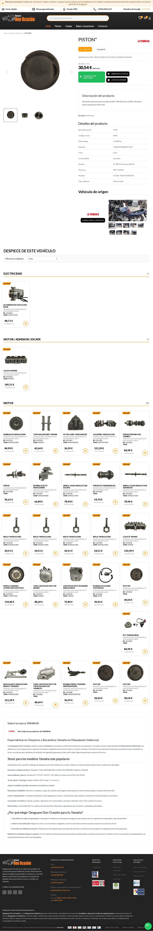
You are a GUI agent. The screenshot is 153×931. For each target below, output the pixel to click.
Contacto (102, 26)
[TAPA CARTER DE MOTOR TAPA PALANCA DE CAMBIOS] (45, 673)
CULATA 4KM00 (10, 371)
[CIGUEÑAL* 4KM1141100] (105, 423)
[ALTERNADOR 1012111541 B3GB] (16, 294)
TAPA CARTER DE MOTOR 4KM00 (44, 587)
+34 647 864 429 (57, 875)
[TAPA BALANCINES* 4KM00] (45, 423)
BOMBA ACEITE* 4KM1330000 (40, 487)
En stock (81, 115)
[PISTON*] (135, 575)
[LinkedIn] (20, 892)
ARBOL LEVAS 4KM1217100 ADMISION (135, 487)
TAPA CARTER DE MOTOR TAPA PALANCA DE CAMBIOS (44, 686)
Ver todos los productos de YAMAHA (34, 731)
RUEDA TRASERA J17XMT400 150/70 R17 (13, 587)
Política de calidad (119, 875)
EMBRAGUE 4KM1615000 (14, 434)
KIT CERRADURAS (131, 635)
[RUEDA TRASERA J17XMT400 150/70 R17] (16, 575)
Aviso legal (116, 879)
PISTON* (127, 586)
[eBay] (10, 892)
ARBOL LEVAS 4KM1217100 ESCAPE (75, 487)
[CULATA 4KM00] (16, 359)
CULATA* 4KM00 (130, 537)
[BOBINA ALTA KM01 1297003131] (105, 575)
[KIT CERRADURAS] (135, 624)
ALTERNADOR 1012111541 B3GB (15, 306)
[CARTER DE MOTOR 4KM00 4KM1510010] (75, 575)
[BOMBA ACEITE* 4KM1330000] (45, 474)
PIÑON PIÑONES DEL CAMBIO (132, 435)
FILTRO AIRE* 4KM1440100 (75, 434)
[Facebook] (4, 892)
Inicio (48, 26)
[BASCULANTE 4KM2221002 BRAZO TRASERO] (16, 673)
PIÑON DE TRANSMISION (104, 486)
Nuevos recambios (140, 867)
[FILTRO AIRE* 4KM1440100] (75, 423)
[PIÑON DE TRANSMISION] (105, 474)
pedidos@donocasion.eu (60, 890)
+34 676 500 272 (57, 883)
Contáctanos (96, 867)
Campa (68, 26)
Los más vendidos (140, 872)
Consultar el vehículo (93, 220)
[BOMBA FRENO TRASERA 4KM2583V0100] (75, 673)
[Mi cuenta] (150, 18)
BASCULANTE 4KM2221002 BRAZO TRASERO (15, 685)
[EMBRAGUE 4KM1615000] (16, 423)
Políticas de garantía (144, 927)
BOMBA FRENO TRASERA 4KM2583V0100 (74, 685)
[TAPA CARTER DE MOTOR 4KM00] (45, 575)
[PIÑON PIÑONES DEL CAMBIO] (135, 423)
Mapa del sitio (138, 876)
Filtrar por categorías (14, 259)
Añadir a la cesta (117, 74)
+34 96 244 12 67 (104, 9)
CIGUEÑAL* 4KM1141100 (104, 434)
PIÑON (6, 486)
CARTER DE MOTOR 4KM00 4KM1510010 (75, 587)
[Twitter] (15, 892)
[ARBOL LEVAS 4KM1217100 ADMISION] (135, 474)
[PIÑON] (16, 474)
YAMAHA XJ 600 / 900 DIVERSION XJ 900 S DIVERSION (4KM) (15, 310)
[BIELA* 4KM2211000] (16, 525)
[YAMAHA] (143, 41)
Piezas (58, 26)
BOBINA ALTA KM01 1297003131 (102, 587)
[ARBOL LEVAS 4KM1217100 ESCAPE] (75, 474)
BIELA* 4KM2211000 (12, 537)
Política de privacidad (112, 927)
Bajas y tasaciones (85, 26)
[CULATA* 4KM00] (135, 525)
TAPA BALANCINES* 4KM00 (45, 434)
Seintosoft (60, 927)
